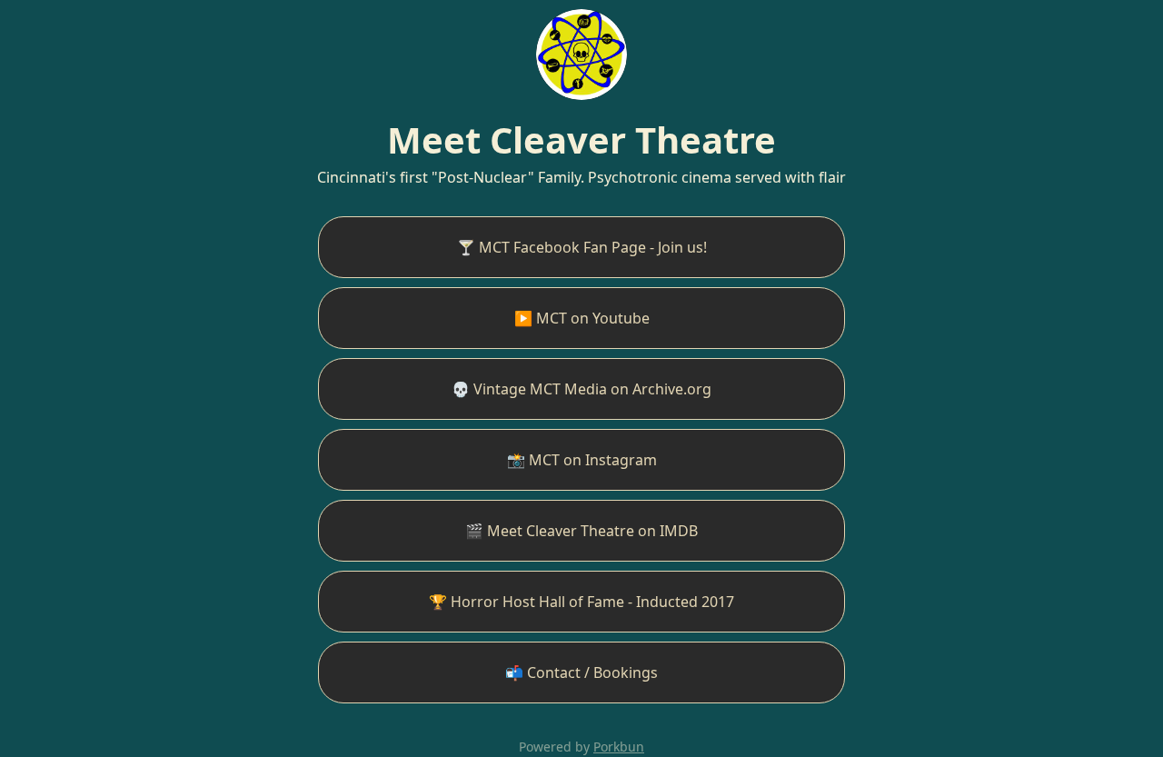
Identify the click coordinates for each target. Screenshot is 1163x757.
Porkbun (618, 746)
